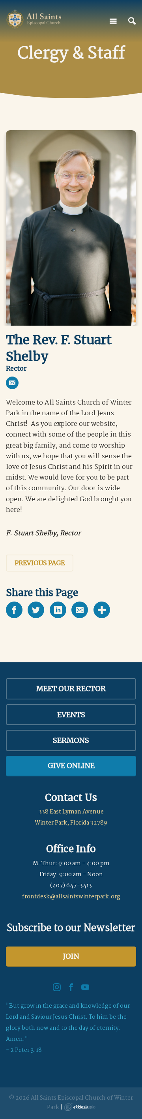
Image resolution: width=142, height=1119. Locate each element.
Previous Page (40, 563)
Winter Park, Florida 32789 (71, 823)
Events (71, 714)
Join (71, 956)
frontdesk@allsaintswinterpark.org (71, 897)
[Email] (12, 383)
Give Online (71, 765)
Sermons (71, 740)
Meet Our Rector (71, 688)
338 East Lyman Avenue (71, 812)
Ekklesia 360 (79, 1107)
